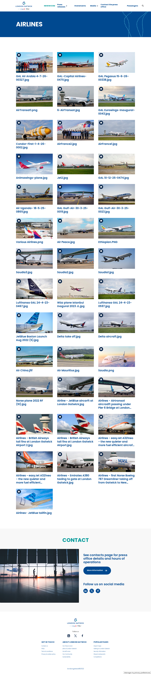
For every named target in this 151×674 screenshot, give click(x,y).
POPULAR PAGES (101, 642)
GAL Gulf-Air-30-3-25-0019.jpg (72, 209)
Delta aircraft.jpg (110, 336)
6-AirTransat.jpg (68, 110)
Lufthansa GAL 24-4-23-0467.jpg (32, 304)
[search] (140, 6)
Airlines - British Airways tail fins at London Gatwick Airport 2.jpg (34, 441)
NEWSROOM (49, 6)
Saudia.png (106, 370)
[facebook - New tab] (98, 591)
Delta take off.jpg (68, 336)
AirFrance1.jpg (107, 144)
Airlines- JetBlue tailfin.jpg (34, 513)
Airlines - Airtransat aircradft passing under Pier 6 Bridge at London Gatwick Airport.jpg (114, 406)
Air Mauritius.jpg (68, 370)
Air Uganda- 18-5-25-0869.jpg (31, 209)
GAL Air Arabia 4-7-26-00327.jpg (32, 78)
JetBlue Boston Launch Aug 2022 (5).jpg (31, 338)
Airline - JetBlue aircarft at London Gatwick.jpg (75, 402)
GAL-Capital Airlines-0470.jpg (71, 78)
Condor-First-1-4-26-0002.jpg (31, 145)
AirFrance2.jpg (67, 144)
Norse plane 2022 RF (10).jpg (29, 402)
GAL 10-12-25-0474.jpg (113, 178)
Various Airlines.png (29, 242)
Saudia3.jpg (24, 272)
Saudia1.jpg (106, 272)
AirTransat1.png (26, 110)
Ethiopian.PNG (108, 242)
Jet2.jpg (62, 178)
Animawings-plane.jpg (31, 178)
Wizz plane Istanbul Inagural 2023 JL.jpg (71, 304)
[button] (143, 6)
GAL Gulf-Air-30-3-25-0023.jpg (113, 209)
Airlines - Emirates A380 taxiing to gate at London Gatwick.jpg (74, 479)
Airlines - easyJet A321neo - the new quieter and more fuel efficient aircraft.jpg (33, 481)
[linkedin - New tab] (85, 591)
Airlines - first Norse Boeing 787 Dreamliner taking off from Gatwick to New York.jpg (116, 481)
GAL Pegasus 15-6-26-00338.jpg (113, 78)
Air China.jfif (24, 370)
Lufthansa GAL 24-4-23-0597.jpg (115, 304)
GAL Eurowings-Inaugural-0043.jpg (116, 111)
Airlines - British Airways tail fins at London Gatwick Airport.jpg (75, 441)
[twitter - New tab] (92, 591)
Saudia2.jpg (65, 272)
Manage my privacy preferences (137, 673)
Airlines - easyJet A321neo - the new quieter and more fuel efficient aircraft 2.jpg (116, 443)
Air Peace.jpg (66, 242)
